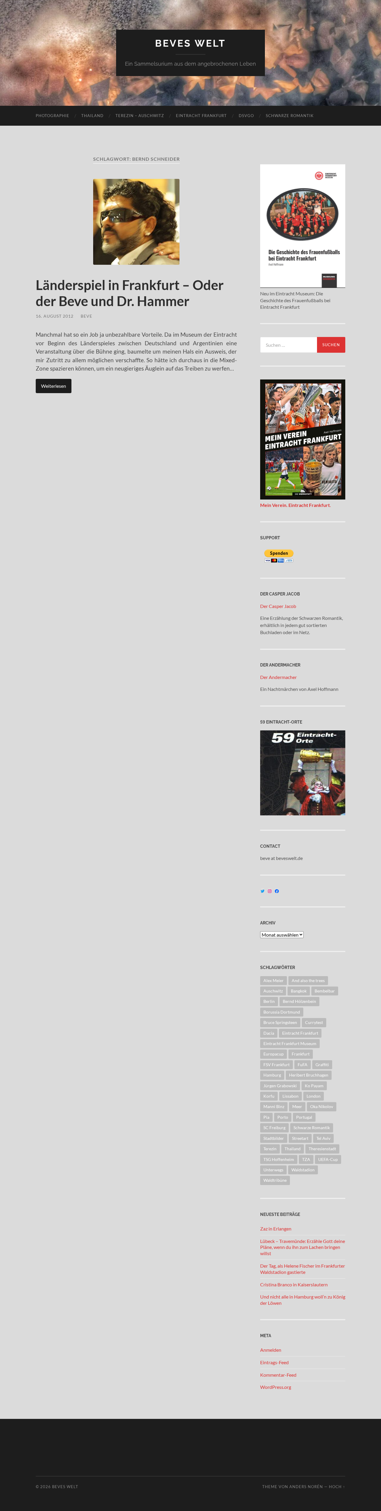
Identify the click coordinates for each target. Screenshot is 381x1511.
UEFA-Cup (328, 1159)
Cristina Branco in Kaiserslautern (294, 1284)
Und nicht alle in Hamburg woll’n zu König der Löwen (302, 1300)
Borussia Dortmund (281, 1011)
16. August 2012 (55, 316)
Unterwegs (273, 1169)
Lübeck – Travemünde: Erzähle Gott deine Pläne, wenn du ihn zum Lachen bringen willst (302, 1247)
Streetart (300, 1138)
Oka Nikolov (321, 1106)
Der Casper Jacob (278, 606)
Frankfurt (301, 1053)
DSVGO (246, 115)
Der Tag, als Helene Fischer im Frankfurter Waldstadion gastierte (302, 1269)
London (314, 1096)
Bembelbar (325, 990)
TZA (306, 1159)
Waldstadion (303, 1169)
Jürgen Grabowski (280, 1085)
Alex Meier (273, 980)
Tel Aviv (323, 1138)
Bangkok (299, 990)
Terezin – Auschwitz (139, 115)
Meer (297, 1106)
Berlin (269, 1001)
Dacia (268, 1033)
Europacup (273, 1053)
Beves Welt (190, 43)
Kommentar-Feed (278, 1375)
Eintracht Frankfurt (201, 115)
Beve (86, 316)
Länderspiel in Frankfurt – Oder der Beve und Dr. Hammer (130, 293)
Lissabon (290, 1096)
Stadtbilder (273, 1138)
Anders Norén (306, 1486)
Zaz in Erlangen (275, 1228)
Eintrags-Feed (274, 1362)
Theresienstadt (322, 1148)
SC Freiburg (274, 1127)
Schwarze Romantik (290, 115)
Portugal (304, 1117)
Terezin (270, 1148)
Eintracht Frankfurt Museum (289, 1043)
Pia (266, 1117)
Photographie (52, 115)
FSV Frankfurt (276, 1064)
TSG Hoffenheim (278, 1159)
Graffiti (322, 1064)
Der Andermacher (278, 677)
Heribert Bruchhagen (308, 1074)
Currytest (314, 1022)
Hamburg (272, 1074)
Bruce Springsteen (280, 1022)
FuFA (302, 1064)
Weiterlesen (53, 386)
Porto (282, 1117)
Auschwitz (273, 990)
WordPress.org (275, 1387)
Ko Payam (314, 1085)
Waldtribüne (275, 1180)
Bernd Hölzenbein (299, 1001)
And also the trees (308, 980)
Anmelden (270, 1350)
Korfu (268, 1096)
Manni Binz (273, 1106)
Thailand (92, 115)
